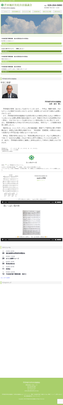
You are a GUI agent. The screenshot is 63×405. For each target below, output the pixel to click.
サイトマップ (36, 396)
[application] (31, 202)
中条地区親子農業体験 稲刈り (16, 274)
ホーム (5, 11)
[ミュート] (55, 202)
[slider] (59, 202)
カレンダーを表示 (5, 277)
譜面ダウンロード (41, 180)
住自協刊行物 (37, 394)
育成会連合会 (10, 263)
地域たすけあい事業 (45, 394)
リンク (52, 394)
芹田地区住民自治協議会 (7, 394)
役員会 (8, 269)
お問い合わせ (58, 394)
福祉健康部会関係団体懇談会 (15, 253)
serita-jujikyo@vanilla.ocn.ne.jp (31, 390)
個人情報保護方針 (28, 396)
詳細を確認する (5, 43)
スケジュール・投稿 (28, 394)
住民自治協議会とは (16, 11)
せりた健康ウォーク (12, 258)
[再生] (3, 202)
